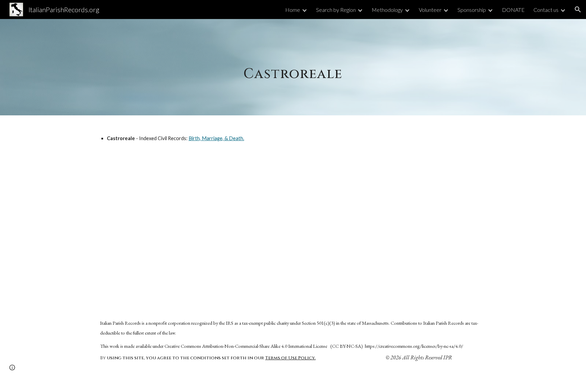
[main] (293, 67)
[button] (578, 9)
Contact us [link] (546, 9)
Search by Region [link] (336, 9)
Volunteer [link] (430, 9)
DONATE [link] (513, 9)
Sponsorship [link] (471, 9)
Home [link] (292, 9)
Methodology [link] (387, 9)
